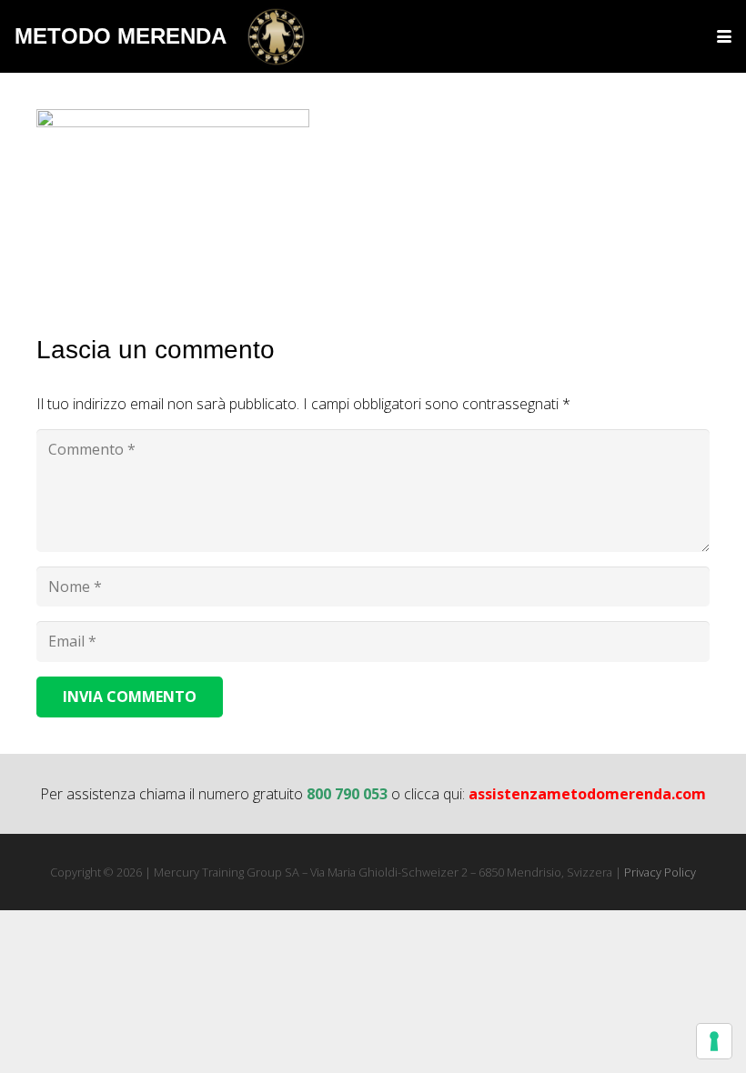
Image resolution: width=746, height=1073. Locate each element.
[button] (724, 36)
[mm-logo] (276, 36)
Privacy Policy (660, 872)
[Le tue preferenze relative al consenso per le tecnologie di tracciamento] (714, 1041)
